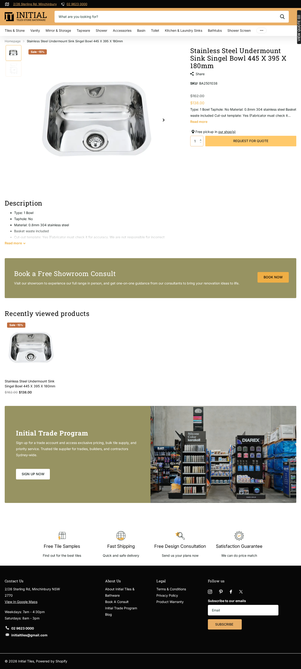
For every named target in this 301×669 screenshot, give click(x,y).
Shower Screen (239, 30)
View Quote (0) (299, 28)
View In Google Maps (21, 602)
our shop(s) (227, 132)
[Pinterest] (221, 592)
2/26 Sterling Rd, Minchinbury (35, 4)
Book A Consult (117, 602)
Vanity (35, 30)
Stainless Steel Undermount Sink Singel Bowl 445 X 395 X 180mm (30, 383)
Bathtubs (215, 30)
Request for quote (250, 141)
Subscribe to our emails (227, 601)
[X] (241, 591)
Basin (141, 30)
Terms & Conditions (171, 589)
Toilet (155, 30)
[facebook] (231, 592)
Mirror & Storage (58, 30)
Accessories (122, 30)
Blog (108, 614)
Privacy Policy (167, 595)
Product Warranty (170, 602)
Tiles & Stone (15, 30)
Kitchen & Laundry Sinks (183, 30)
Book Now (273, 277)
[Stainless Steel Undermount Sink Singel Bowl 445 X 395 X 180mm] (32, 347)
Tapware (83, 30)
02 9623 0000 (77, 4)
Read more (198, 122)
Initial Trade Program (121, 608)
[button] (202, 137)
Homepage (13, 41)
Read (13, 243)
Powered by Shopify (51, 661)
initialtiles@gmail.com (29, 635)
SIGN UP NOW (33, 474)
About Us (113, 581)
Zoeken (282, 17)
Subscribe (224, 624)
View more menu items (261, 30)
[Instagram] (210, 592)
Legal (161, 581)
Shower (101, 30)
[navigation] (13, 53)
